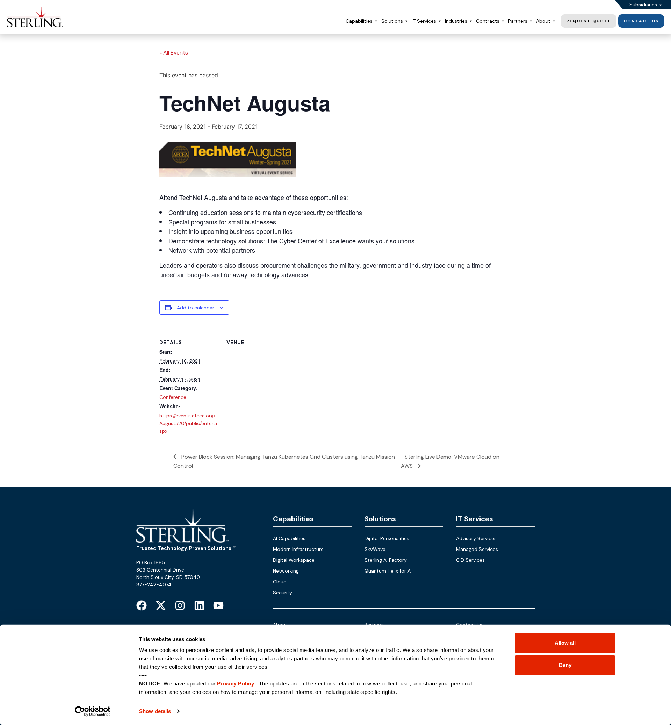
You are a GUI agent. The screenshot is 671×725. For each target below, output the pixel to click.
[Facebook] (141, 605)
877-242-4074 (154, 584)
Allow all (565, 643)
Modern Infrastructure (298, 549)
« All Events (173, 52)
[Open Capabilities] (376, 21)
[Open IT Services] (439, 21)
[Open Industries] (470, 21)
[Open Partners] (531, 21)
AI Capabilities (289, 538)
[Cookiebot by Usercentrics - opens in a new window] (92, 711)
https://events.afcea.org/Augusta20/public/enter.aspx (188, 423)
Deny (565, 665)
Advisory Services (476, 538)
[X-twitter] (161, 605)
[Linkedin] (199, 605)
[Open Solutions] (406, 21)
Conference (172, 397)
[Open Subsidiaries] (660, 4)
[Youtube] (218, 605)
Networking (286, 571)
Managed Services (477, 549)
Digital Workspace (294, 560)
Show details (155, 711)
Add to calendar (195, 307)
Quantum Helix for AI (388, 571)
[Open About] (554, 21)
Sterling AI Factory (386, 560)
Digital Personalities (387, 538)
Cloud (280, 582)
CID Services (470, 560)
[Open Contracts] (503, 21)
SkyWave (375, 549)
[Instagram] (180, 605)
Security (282, 592)
